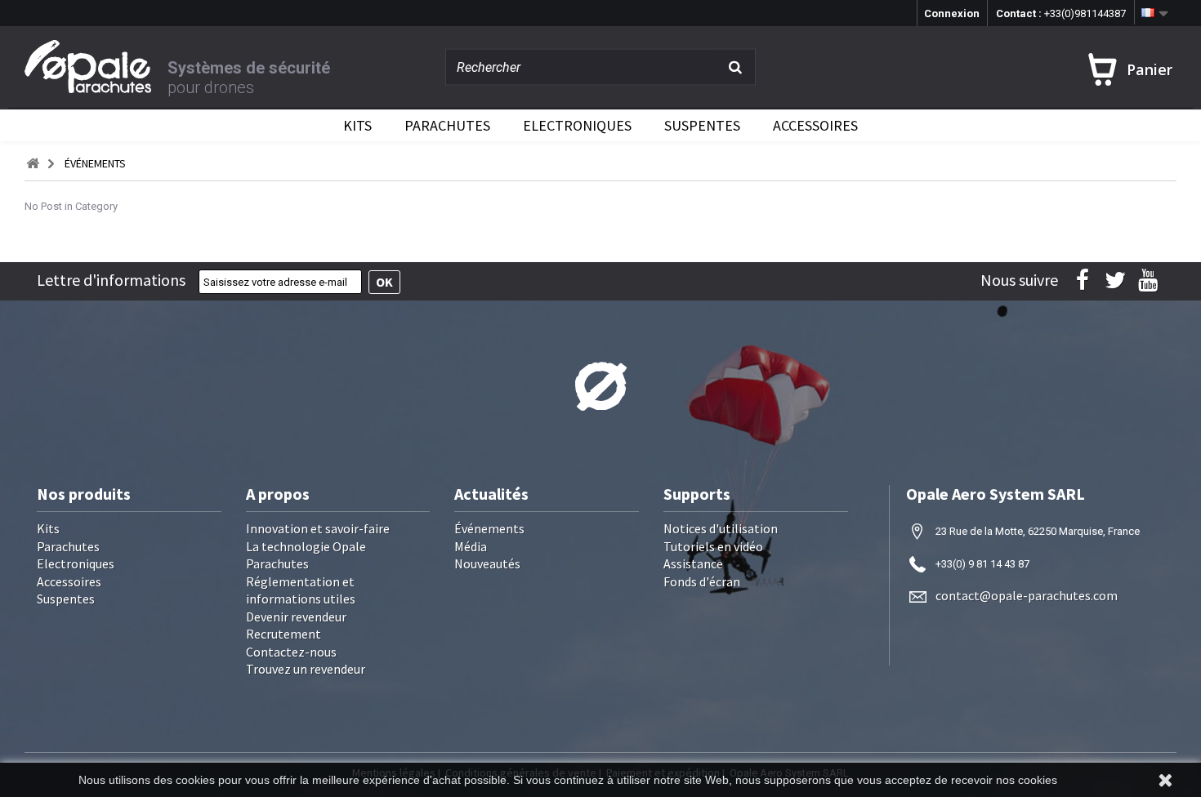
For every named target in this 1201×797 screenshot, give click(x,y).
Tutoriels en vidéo (713, 546)
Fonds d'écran (701, 581)
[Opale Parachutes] (96, 66)
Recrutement (283, 634)
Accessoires (815, 125)
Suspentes (702, 125)
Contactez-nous (291, 651)
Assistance (693, 563)
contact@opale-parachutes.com (1026, 595)
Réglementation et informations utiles (300, 590)
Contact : (1061, 13)
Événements (489, 528)
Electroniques (577, 125)
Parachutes (447, 125)
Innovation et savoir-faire (318, 528)
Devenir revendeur (296, 616)
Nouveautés (487, 563)
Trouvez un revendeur (305, 669)
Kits (357, 125)
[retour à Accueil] (32, 164)
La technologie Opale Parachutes (306, 555)
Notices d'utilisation (720, 528)
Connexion (952, 13)
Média (470, 546)
